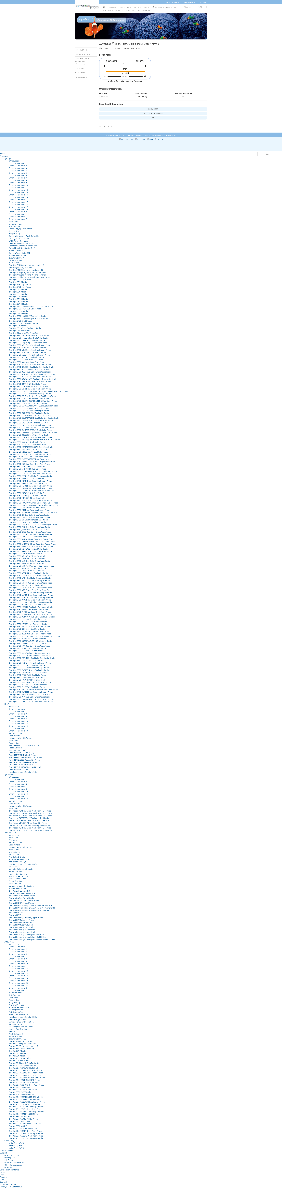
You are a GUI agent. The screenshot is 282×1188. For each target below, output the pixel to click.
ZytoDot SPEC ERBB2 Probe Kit (21, 1094)
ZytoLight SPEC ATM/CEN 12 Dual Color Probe (27, 352)
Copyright (4, 1182)
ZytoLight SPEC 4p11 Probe (20, 287)
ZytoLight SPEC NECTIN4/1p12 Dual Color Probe (28, 573)
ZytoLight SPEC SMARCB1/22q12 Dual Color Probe (29, 643)
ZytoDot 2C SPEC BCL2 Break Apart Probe (26, 1073)
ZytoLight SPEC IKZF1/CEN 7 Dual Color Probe (27, 522)
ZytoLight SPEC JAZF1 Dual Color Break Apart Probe (30, 529)
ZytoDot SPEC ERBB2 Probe (20, 1092)
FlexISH (7, 704)
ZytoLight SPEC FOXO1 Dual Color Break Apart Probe (30, 500)
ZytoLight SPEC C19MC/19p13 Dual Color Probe (28, 386)
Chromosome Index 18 (18, 204)
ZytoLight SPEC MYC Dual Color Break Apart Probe (29, 580)
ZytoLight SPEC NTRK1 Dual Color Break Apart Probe (30, 583)
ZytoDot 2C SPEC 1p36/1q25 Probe (23, 1065)
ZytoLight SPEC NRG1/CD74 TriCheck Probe (27, 585)
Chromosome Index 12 (18, 190)
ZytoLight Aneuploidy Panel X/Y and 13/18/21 (27, 275)
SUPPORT (137, 7)
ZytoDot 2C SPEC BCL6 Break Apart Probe (26, 1075)
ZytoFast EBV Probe (17, 915)
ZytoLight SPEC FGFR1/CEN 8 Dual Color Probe (28, 483)
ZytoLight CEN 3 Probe (18, 282)
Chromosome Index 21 (18, 212)
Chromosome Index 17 (18, 202)
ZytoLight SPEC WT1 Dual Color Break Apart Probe (29, 697)
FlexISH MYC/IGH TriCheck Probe (22, 755)
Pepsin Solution (15, 260)
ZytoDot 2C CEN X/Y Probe (20, 1058)
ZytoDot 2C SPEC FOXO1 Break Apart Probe (26, 1107)
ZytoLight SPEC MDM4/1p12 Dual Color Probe (27, 556)
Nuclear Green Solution (18, 876)
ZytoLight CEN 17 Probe (18, 311)
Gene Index (13, 221)
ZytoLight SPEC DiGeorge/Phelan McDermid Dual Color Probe (34, 440)
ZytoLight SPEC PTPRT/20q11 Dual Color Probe (28, 624)
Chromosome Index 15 (18, 197)
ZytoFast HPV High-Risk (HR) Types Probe (26, 917)
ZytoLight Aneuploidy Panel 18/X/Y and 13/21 (27, 272)
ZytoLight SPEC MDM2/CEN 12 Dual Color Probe (28, 549)
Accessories (14, 231)
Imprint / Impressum (135, 135)
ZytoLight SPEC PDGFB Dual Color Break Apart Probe (30, 602)
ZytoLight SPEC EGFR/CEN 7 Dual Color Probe (27, 444)
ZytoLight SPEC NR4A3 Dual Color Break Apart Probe (30, 575)
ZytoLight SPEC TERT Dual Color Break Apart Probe (30, 663)
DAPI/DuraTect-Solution (18, 241)
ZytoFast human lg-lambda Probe (22, 932)
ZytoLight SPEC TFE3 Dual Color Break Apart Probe (29, 668)
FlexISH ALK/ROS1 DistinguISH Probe (24, 745)
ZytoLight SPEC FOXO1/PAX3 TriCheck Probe (27, 507)
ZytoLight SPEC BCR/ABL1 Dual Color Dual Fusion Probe (32, 374)
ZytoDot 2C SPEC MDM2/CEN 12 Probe (25, 1114)
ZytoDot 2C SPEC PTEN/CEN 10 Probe (24, 1128)
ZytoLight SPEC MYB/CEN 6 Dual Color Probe (27, 563)
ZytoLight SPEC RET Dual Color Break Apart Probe (29, 626)
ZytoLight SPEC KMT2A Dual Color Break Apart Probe (30, 534)
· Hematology (80, 64)
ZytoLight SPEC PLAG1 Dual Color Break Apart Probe (30, 614)
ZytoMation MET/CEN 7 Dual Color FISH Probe (28, 823)
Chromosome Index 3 (18, 168)
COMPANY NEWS (125, 7)
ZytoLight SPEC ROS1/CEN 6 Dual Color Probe (27, 638)
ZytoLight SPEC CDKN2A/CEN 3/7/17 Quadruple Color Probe (33, 406)
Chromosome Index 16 (18, 199)
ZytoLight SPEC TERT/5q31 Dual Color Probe (27, 665)
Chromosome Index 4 (18, 170)
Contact (3, 1179)
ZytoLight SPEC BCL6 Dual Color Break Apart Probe (30, 376)
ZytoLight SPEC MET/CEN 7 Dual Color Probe (27, 558)
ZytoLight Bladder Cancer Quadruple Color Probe (29, 277)
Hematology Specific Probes (20, 229)
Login (2, 1174)
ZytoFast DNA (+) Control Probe (22, 896)
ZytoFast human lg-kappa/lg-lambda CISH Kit (27, 937)
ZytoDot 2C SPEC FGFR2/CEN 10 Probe (24, 1104)
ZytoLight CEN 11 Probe (18, 301)
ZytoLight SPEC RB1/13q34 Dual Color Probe (27, 629)
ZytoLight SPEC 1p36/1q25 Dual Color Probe (27, 340)
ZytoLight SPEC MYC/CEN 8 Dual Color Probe (27, 571)
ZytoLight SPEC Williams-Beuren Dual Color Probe (29, 694)
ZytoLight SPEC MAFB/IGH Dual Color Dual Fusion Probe (32, 541)
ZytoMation (9, 774)
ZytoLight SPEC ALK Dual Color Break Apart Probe (29, 355)
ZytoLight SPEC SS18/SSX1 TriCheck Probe (26, 651)
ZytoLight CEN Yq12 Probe (19, 330)
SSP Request (9, 1160)
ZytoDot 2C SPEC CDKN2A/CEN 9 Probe (25, 1082)
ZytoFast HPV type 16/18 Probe (21, 925)
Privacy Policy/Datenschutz (11, 1187)
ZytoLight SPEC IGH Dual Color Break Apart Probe (29, 517)
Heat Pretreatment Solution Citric (23, 246)
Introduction (14, 161)
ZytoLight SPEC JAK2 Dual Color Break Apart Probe (29, 527)
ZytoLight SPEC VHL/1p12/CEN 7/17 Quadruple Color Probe (33, 689)
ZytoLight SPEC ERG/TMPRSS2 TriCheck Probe (27, 466)
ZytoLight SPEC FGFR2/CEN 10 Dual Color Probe (28, 493)
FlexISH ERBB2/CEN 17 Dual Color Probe (25, 757)
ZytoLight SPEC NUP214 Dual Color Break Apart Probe (31, 597)
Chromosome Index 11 (18, 187)
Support (3, 1153)
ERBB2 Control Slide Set (18, 1014)
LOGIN (188, 7)
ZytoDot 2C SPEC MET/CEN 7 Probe (23, 1119)
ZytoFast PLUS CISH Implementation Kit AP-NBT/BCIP (30, 905)
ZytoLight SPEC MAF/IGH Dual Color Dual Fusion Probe (31, 539)
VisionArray (9, 1140)
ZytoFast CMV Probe (17, 913)
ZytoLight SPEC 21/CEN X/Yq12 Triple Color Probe (29, 318)
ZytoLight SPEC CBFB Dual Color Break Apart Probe (30, 389)
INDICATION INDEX (82, 59)
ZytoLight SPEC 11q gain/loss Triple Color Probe (28, 338)
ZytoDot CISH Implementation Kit (22, 1043)
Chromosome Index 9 (18, 182)
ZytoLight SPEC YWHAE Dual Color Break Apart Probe (31, 701)
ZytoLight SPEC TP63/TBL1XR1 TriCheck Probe (27, 680)
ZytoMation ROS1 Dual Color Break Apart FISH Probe (30, 830)
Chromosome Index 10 (18, 185)
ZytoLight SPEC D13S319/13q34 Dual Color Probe (29, 435)
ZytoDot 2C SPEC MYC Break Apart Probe (26, 1124)
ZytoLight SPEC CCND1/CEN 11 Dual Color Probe (29, 398)
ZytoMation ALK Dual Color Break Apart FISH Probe (30, 811)
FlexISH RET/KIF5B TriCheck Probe (23, 765)
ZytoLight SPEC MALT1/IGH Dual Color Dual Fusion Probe (32, 544)
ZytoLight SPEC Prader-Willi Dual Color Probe (27, 619)
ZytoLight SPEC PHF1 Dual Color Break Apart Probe (30, 612)
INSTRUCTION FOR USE (153, 113)
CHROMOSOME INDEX (83, 54)
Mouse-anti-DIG (15, 866)
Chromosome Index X (18, 216)
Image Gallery (14, 233)
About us (3, 1177)
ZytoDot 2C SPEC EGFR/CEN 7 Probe (23, 1090)
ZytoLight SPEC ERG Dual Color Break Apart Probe (29, 464)
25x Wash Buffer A (16, 258)
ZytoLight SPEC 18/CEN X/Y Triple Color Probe (27, 316)
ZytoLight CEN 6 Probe (18, 289)
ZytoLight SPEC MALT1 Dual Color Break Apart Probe (30, 551)
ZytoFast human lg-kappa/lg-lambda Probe (26, 934)
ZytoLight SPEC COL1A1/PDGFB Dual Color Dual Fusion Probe (34, 418)
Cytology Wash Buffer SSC (19, 253)
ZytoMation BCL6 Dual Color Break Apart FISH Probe (30, 815)
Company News (6, 1150)
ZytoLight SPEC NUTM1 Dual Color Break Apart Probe (31, 595)
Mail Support (9, 1157)
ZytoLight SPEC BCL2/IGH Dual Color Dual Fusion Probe (31, 367)
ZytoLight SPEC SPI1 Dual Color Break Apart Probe (29, 646)
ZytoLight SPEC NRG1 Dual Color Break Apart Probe (30, 578)
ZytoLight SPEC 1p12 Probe (20, 279)
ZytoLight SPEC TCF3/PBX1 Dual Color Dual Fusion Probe (32, 658)
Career (3, 1172)
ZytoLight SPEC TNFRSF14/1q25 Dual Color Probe (29, 670)
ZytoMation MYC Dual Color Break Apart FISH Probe (30, 825)
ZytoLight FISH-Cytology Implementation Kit (27, 265)
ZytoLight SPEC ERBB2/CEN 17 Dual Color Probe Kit (30, 454)
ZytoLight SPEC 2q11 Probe (20, 284)
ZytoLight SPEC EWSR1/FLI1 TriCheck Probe (26, 478)
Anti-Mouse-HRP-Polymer (19, 859)
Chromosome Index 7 (18, 178)
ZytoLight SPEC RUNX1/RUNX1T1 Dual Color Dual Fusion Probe (35, 636)
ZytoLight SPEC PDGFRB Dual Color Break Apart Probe (31, 607)
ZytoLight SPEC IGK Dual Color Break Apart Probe (29, 520)
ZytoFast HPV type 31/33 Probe (21, 927)
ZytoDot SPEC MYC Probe (19, 1121)
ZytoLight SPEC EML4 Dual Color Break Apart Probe (30, 449)
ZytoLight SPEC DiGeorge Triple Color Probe (27, 442)
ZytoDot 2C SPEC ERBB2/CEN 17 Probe (24, 1099)
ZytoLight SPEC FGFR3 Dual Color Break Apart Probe (30, 488)
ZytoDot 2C (9, 942)
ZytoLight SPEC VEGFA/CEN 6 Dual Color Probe (28, 685)
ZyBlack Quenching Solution (20, 267)
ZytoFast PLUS (10, 832)
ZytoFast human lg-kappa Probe (22, 929)
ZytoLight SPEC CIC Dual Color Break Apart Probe (29, 410)
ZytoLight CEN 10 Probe (18, 299)
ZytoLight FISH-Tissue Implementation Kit (26, 270)
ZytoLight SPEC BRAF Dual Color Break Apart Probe (30, 381)
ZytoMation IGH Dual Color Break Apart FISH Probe (30, 820)
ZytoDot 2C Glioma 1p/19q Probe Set (24, 1063)
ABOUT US (170, 2)
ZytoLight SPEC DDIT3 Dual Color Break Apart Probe (30, 437)
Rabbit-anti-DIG (15, 883)
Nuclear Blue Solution (18, 874)
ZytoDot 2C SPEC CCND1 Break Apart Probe (27, 1077)
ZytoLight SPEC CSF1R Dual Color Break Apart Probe (30, 425)
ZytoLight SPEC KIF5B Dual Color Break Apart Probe (30, 532)
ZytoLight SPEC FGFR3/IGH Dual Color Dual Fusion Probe (32, 490)
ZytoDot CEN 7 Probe (17, 1051)
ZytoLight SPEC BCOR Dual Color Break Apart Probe (30, 372)
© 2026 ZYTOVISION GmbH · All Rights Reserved (160, 135)
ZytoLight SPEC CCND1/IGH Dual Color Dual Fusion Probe (32, 396)
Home (2, 153)
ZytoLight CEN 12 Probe (18, 304)
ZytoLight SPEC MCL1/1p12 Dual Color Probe (27, 554)
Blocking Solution (16, 1010)
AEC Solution (14, 854)
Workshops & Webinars (14, 1162)
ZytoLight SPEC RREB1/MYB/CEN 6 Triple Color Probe (30, 641)
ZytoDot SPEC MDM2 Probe (20, 1116)
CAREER (146, 7)
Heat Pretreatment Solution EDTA (23, 864)
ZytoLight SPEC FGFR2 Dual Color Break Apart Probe (30, 486)
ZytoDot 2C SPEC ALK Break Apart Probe (25, 1070)
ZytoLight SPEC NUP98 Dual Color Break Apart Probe (30, 592)
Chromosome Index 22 (18, 214)
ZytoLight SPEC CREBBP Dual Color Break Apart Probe (31, 420)
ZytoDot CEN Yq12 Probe (19, 1060)
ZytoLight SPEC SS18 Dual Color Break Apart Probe (30, 653)
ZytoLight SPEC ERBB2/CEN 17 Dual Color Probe (28, 452)
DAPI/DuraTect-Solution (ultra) (21, 243)
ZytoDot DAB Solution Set (19, 891)
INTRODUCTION (81, 50)
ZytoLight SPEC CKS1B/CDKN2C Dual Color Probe (29, 413)
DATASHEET (153, 109)
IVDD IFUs (8, 1167)
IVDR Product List (11, 1155)
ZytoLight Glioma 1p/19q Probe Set (23, 333)
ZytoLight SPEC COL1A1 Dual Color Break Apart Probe (31, 415)
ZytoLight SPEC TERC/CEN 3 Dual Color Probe (27, 660)
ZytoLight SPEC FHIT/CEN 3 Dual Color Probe (27, 498)
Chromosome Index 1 (18, 163)
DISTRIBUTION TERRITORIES (165, 7)
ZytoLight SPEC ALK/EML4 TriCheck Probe (26, 360)
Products (4, 156)
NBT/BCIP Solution (16, 871)
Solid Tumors (14, 226)
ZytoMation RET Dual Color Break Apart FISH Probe (30, 828)
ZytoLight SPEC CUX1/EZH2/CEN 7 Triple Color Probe (30, 430)
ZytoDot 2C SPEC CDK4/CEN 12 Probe (24, 1080)
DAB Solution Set (16, 1012)
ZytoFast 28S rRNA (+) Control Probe (24, 900)
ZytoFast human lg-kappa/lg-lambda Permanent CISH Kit (32, 939)
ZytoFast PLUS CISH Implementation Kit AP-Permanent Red (33, 908)
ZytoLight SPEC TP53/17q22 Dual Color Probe (27, 675)
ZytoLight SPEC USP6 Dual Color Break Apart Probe (30, 682)
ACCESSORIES (80, 73)
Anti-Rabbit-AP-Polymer (18, 862)
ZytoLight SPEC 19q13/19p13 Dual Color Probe (28, 343)
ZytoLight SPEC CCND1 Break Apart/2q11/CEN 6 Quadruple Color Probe (38, 391)
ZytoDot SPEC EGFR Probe (19, 1087)
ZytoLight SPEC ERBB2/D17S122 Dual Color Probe (29, 459)
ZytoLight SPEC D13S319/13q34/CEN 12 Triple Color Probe (33, 432)
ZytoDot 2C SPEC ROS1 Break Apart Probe (26, 1133)
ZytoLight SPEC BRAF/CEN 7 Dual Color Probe (27, 384)
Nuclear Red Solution (17, 879)
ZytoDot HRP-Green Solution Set (22, 893)
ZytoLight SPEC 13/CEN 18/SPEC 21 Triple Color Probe (31, 306)
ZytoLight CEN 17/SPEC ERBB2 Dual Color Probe (28, 457)
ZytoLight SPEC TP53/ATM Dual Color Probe (27, 677)
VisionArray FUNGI (16, 1148)
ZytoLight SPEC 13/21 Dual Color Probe (25, 309)
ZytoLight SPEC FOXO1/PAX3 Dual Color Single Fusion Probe (33, 503)
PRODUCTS (112, 7)
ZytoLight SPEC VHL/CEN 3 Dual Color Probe (27, 687)
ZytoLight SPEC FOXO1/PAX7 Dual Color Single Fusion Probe (33, 505)
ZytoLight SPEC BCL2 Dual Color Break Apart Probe (30, 364)
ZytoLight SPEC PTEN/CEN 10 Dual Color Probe (28, 621)
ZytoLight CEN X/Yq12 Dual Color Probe (25, 328)
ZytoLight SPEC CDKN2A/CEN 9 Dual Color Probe (29, 408)
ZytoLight (8, 158)
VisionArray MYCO (16, 1143)
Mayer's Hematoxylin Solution (21, 886)
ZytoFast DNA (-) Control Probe (21, 898)
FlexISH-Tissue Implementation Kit (23, 762)
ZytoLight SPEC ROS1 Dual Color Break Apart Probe (30, 634)
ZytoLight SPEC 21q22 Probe (20, 321)
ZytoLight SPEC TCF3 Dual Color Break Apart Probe (30, 655)
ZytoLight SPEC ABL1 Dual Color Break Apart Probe (30, 345)
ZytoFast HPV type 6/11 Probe (21, 922)
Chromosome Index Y (18, 219)
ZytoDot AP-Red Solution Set (20, 1041)
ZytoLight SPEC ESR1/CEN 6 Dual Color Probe (27, 469)
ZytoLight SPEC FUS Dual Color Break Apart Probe (29, 510)
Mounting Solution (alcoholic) (21, 869)
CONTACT (178, 2)
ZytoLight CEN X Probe (18, 326)
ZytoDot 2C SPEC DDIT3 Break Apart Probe (26, 1085)
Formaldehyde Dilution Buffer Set (23, 248)
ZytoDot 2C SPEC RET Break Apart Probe (25, 1131)
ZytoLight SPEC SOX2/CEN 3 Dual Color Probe (27, 648)
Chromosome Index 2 (18, 165)
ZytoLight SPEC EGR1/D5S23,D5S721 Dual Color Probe (31, 447)
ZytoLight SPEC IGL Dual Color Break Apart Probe (29, 515)
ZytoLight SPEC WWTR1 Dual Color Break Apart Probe (31, 699)
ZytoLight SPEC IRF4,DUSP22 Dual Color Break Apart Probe (33, 524)
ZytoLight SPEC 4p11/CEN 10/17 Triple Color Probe (29, 335)
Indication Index (15, 224)
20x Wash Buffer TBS (17, 255)
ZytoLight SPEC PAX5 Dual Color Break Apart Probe (30, 600)
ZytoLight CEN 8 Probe (18, 294)
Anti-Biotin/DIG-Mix (17, 857)
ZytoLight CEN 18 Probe (18, 313)
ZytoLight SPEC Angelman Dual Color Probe (27, 362)
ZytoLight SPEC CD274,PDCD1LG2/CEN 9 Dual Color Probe (33, 401)
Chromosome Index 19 (18, 207)
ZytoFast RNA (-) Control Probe (21, 903)
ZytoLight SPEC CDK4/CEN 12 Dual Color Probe (28, 403)
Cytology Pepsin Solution (19, 238)
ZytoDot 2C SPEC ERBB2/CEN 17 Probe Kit (26, 1097)
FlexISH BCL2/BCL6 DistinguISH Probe (24, 760)
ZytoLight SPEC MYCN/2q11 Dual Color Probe (27, 568)
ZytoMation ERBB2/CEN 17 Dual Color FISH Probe (29, 818)
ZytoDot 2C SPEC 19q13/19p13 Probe (24, 1068)
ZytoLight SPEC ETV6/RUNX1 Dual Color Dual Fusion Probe (33, 471)
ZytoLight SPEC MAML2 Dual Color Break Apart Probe (31, 546)
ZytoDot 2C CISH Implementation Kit (24, 1046)
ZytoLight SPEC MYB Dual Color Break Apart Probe (29, 561)
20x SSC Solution (16, 250)
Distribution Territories (9, 1170)
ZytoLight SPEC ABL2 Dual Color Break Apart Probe (30, 350)
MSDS (153, 118)
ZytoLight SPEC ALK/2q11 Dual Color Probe (26, 357)
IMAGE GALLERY (81, 77)
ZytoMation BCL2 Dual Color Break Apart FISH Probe (30, 813)
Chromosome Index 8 (18, 180)
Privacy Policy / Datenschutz (115, 135)
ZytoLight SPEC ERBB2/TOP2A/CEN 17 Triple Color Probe (32, 461)
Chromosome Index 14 (18, 195)
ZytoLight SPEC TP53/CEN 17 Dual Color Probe (28, 672)
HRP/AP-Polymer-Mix (17, 1019)
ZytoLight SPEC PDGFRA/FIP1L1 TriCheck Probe (28, 604)
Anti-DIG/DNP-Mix (16, 1005)
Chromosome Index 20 (18, 209)
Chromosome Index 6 (18, 175)
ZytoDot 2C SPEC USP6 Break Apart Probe (26, 1138)
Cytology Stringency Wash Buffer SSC (24, 236)
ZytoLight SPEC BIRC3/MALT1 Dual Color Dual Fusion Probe (33, 379)
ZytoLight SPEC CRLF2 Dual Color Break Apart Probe (30, 423)
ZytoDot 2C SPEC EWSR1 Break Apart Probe (27, 1102)
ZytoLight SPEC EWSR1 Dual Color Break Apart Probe (30, 476)
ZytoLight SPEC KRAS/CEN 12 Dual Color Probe (28, 537)
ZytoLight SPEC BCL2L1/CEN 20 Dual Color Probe (29, 369)
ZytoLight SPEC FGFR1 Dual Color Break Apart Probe (30, 481)
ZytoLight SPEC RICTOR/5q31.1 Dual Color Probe (29, 631)
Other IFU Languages (13, 1165)
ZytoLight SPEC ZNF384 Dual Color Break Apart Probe (31, 692)
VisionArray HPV (15, 1145)
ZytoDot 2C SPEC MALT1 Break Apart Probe (26, 1111)
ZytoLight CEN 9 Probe (18, 296)
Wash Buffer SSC (16, 263)
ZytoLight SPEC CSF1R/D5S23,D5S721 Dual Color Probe (31, 427)
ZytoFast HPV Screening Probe (21, 920)
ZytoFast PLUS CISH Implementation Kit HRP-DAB (29, 910)
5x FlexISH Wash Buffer (18, 750)
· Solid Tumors (80, 61)
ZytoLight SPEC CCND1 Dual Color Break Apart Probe (30, 393)
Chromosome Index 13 (18, 192)
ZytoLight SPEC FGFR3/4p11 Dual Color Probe (27, 495)
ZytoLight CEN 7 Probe (18, 292)
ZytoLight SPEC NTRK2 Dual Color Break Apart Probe (30, 588)
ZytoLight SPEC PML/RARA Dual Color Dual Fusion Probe (32, 617)
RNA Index (13, 840)
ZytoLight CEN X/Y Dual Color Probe (23, 323)
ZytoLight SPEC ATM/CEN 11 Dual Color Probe (27, 347)
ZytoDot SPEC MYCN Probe (20, 1126)
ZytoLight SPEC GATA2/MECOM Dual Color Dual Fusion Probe (34, 512)
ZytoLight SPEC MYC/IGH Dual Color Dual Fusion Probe (31, 566)
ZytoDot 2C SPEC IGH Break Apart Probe (25, 1109)
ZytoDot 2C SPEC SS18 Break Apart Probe (26, 1136)
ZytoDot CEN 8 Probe (17, 1053)
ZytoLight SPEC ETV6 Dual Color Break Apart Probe (30, 474)
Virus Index (13, 837)
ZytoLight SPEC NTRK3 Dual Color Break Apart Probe (30, 590)
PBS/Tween (13, 1031)
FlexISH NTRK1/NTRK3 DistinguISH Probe (26, 767)
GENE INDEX (79, 68)
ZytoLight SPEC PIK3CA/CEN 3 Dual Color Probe (28, 609)
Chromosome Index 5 (18, 173)
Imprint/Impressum (8, 1184)
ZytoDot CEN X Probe (17, 1056)
